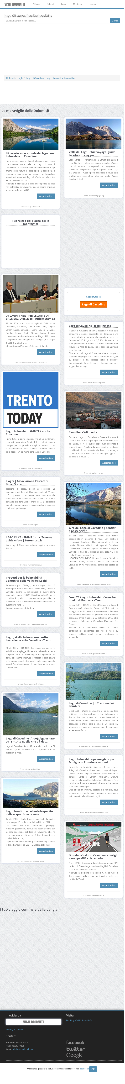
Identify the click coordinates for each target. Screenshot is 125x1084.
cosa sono (84, 1069)
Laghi (63, 4)
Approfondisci (46, 196)
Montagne (77, 4)
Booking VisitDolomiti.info (79, 1020)
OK (93, 1069)
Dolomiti (50, 4)
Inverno (92, 4)
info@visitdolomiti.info (23, 1049)
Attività (36, 4)
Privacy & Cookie (14, 1029)
